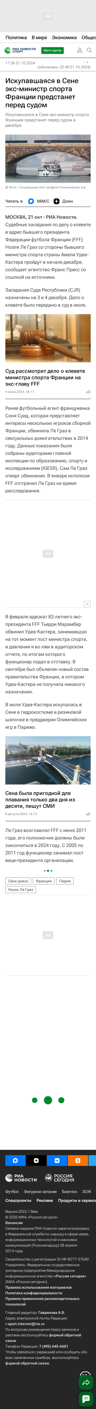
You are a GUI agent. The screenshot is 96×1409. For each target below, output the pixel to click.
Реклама (45, 1200)
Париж (65, 881)
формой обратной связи (27, 1363)
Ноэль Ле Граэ (20, 889)
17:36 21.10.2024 (20, 63)
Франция (44, 881)
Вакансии (14, 1223)
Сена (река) (18, 881)
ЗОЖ (86, 1191)
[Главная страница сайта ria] (6, 50)
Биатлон (69, 1191)
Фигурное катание (40, 1191)
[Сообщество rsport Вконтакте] (57, 1160)
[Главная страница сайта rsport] (32, 50)
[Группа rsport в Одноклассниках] (78, 1160)
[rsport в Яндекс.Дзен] (36, 1160)
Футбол (12, 1191)
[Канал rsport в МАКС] (15, 1160)
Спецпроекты (18, 1200)
